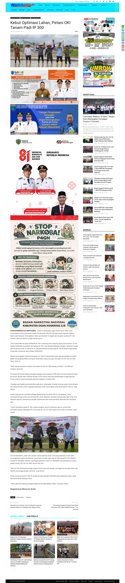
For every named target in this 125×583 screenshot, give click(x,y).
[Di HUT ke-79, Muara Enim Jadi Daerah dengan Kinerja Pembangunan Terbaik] (88, 149)
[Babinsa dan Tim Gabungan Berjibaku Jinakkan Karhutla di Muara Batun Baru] (21, 528)
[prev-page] (11, 569)
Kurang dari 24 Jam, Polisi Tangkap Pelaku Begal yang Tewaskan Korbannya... (93, 288)
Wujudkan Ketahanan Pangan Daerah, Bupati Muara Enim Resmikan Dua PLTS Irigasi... (103, 180)
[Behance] (97, 1)
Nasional (47, 5)
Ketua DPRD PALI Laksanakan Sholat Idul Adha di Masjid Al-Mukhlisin (103, 209)
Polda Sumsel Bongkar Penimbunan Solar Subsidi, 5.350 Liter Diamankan (92, 307)
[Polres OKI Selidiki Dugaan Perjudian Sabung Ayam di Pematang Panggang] (110, 247)
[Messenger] (123, 33)
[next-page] (14, 569)
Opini (67, 10)
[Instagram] (103, 1)
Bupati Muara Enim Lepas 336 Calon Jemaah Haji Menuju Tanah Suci (103, 219)
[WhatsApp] (123, 26)
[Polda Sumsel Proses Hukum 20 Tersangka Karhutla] (110, 258)
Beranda (12, 15)
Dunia (29, 10)
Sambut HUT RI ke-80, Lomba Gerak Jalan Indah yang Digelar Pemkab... (104, 199)
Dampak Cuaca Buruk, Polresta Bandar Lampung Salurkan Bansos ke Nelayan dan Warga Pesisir (25, 506)
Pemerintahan (20, 497)
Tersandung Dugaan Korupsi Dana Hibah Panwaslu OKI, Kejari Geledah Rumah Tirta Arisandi (64, 507)
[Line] (123, 36)
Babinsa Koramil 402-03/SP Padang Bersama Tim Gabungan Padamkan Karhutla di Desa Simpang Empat (44, 562)
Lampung (94, 5)
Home (40, 5)
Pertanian (28, 497)
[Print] (123, 49)
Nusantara (56, 5)
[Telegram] (123, 29)
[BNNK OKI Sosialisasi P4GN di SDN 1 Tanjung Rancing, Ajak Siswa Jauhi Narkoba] (67, 528)
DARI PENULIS (32, 516)
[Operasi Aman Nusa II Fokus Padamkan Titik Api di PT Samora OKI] (67, 551)
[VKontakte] (113, 1)
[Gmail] (123, 46)
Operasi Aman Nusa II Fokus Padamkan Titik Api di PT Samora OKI (67, 562)
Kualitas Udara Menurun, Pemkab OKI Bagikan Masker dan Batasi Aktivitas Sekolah (43, 539)
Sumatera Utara (82, 5)
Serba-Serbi (59, 10)
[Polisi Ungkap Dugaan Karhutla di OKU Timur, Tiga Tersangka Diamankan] (110, 237)
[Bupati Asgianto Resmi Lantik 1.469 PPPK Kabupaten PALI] (88, 190)
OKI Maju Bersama (38, 10)
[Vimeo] (109, 1)
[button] (94, 1)
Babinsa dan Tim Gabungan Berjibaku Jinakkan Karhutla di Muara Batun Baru (21, 539)
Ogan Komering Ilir (34, 15)
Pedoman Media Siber (62, 581)
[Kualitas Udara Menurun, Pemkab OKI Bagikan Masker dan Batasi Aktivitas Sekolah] (44, 528)
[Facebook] (100, 1)
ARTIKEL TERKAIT (17, 516)
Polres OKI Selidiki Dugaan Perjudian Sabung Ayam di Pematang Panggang (90, 247)
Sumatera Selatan (68, 5)
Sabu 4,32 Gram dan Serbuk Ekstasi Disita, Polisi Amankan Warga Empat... (91, 277)
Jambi (103, 5)
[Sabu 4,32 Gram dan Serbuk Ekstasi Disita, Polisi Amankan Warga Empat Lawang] (110, 278)
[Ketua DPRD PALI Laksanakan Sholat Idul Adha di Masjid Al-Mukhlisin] (88, 210)
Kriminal (14, 10)
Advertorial (50, 10)
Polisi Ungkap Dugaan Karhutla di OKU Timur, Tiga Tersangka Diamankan (92, 236)
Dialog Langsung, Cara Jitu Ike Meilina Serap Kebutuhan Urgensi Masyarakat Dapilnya (103, 139)
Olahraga (22, 10)
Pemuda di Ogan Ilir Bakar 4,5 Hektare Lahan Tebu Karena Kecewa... (91, 267)
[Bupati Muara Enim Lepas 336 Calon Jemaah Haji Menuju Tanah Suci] (88, 219)
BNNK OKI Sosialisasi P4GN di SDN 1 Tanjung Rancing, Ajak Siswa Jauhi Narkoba (67, 539)
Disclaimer (84, 581)
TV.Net (73, 10)
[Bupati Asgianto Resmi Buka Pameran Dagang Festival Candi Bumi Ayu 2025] (88, 159)
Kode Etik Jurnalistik (109, 581)
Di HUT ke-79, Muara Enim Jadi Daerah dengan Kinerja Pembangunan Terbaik (104, 149)
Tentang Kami (98, 581)
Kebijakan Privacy (74, 581)
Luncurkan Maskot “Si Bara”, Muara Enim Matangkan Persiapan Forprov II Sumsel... (98, 119)
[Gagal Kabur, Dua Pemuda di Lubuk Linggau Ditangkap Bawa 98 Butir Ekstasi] (110, 299)
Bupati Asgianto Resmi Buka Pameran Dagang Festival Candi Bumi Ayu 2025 (104, 158)
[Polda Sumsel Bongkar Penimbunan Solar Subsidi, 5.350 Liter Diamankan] (110, 308)
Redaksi (91, 581)
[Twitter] (106, 1)
